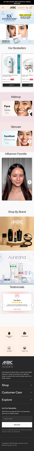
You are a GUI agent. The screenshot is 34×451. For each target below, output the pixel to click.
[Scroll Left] (2, 305)
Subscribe (17, 425)
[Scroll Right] (32, 305)
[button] (3, 8)
